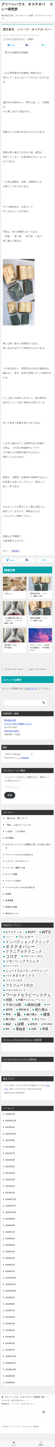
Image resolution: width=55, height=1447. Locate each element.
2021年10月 (10, 1134)
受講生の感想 (11, 907)
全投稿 (30, 39)
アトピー (9, 937)
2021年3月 (10, 1179)
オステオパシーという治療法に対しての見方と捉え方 (28, 846)
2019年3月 (10, 1337)
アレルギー (26, 936)
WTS (46, 932)
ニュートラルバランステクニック (27, 970)
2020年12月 (10, 1199)
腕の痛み (31, 1014)
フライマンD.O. (14, 980)
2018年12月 (10, 1356)
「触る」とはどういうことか (18, 825)
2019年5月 (10, 1323)
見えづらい (40, 1019)
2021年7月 (10, 1153)
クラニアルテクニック (24, 951)
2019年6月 (10, 1317)
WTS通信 (9, 838)
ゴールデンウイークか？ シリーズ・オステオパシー (16, 669)
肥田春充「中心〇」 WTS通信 (13, 646)
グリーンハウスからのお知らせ (19, 854)
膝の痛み (11, 1019)
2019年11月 (10, 1284)
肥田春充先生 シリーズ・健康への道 (39, 595)
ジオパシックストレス (22, 961)
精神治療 (34, 1005)
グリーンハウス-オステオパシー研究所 (22, 1040)
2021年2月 (10, 1186)
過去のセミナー (12, 913)
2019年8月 (10, 1304)
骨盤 (45, 1029)
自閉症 (25, 1019)
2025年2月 (10, 1114)
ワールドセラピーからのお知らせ (20, 887)
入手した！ (8, 594)
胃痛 (8, 1014)
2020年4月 (10, 1251)
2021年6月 (10, 1160)
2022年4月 (10, 1127)
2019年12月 (10, 1278)
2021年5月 (10, 1166)
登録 (9, 795)
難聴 (8, 1029)
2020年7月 (10, 1232)
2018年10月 (10, 1369)
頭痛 (33, 1028)
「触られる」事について (16, 818)
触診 (8, 1024)
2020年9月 (10, 1219)
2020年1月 (10, 1271)
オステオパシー (20, 946)
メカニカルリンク (16, 990)
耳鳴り (49, 1005)
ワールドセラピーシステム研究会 (20, 1059)
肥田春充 (15, 551)
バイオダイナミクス (20, 975)
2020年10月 (10, 1212)
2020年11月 (10, 1206)
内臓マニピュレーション (32, 999)
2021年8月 (10, 1147)
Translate (25, 758)
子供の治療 (13, 1005)
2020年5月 (10, 1245)
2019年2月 (10, 1343)
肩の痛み (41, 1009)
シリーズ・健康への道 (15, 867)
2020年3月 (10, 1258)
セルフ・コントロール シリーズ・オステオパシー (41, 669)
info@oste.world (11, 731)
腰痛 (46, 1014)
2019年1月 (10, 1350)
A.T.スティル (14, 932)
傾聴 (9, 1000)
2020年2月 (10, 1265)
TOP (25, 1397)
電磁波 (20, 1029)
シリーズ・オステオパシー (14, 39)
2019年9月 (10, 1297)
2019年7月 (10, 1310)
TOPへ (41, 1445)
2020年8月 (10, 1225)
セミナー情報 (11, 874)
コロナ (12, 956)
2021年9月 (10, 1140)
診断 (20, 1024)
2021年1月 (10, 1192)
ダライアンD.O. (12, 966)
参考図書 (9, 900)
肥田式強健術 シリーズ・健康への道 (39, 619)
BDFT (32, 932)
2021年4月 (10, 1173)
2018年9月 (10, 1376)
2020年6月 (10, 1238)
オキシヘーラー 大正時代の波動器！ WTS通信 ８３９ (40, 647)
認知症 (34, 1024)
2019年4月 (10, 1330)
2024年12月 (10, 1120)
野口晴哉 (48, 1024)
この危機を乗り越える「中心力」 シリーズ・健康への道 (14, 620)
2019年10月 (10, 1291)
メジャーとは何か (13, 881)
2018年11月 (10, 1363)
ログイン (31, 688)
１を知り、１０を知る (15, 831)
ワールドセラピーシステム (28, 995)
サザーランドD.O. (33, 956)
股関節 (9, 1009)
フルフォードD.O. (20, 985)
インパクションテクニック (28, 942)
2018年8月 (10, 1382)
